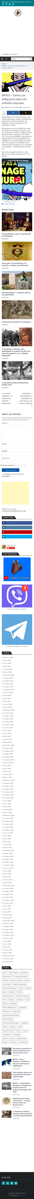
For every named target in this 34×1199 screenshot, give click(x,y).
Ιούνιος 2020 (7, 874)
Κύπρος (5, 1003)
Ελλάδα (19, 992)
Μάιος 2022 (7, 806)
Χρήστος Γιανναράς (8, 1038)
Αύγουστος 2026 (8, 657)
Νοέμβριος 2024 (8, 719)
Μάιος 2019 (7, 912)
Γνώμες (21, 988)
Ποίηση (5, 1027)
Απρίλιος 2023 (7, 774)
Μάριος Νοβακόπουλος (10, 1007)
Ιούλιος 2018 (7, 941)
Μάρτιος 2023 (7, 777)
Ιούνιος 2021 (7, 839)
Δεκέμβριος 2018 (8, 926)
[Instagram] (6, 4)
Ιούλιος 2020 (7, 871)
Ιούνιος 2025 (7, 698)
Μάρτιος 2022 (7, 812)
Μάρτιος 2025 (7, 707)
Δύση (4, 992)
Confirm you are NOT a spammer (13, 475)
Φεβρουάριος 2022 (8, 815)
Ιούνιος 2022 (7, 803)
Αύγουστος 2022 (8, 798)
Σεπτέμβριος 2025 (8, 689)
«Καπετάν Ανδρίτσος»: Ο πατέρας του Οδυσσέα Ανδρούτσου (7, 398)
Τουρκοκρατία (7, 1035)
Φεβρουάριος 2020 (8, 885)
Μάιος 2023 (7, 771)
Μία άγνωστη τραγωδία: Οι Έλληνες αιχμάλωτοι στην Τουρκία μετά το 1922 (22, 1051)
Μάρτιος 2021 (7, 847)
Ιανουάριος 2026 (8, 678)
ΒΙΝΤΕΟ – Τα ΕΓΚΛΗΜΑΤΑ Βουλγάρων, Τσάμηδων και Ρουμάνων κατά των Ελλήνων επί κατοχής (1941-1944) (22, 1088)
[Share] (13, 113)
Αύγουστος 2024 (8, 727)
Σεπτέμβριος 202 (8, 961)
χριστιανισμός (23, 1042)
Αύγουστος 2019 (8, 903)
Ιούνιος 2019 (7, 909)
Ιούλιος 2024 (7, 730)
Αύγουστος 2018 (8, 938)
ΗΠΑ (4, 1000)
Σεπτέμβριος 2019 (8, 900)
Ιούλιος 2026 (7, 660)
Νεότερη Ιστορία (8, 1019)
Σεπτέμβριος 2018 (8, 935)
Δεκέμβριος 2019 (8, 891)
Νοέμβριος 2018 (8, 929)
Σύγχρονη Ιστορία (8, 1031)
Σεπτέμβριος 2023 (8, 760)
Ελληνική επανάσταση (22, 996)
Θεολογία (11, 1000)
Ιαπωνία (6, 204)
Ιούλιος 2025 (7, 695)
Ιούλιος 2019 (7, 906)
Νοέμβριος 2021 (8, 824)
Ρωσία (20, 1027)
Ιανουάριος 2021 (8, 853)
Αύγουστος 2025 (8, 692)
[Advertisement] (17, 35)
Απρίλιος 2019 (7, 915)
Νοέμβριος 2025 (8, 684)
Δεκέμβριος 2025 (8, 681)
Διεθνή (28, 988)
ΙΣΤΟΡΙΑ (16, 107)
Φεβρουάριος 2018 (8, 956)
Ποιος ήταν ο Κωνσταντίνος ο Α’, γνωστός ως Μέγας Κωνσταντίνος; (15, 264)
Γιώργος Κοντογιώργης (9, 988)
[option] (21, 2)
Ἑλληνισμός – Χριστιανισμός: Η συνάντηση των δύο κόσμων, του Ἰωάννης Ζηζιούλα (25, 398)
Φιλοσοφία (17, 1035)
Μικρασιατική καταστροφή (11, 1015)
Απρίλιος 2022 (7, 809)
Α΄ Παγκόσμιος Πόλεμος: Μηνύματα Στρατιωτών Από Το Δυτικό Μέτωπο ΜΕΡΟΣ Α (22, 1114)
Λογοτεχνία (13, 1003)
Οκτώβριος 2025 (8, 687)
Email (4, 451)
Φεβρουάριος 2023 (8, 780)
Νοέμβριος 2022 (8, 789)
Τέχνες (18, 1031)
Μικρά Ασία (16, 1011)
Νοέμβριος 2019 (8, 894)
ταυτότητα (13, 1042)
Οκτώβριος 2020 (8, 862)
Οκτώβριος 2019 (8, 897)
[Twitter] (13, 4)
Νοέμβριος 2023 (8, 754)
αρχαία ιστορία (21, 1038)
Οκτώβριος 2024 (8, 722)
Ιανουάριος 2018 (8, 958)
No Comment (26, 107)
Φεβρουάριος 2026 (8, 675)
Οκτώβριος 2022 (8, 792)
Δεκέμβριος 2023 (8, 751)
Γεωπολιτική (6, 984)
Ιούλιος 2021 (7, 836)
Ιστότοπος (5, 458)
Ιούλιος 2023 (7, 765)
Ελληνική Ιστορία (8, 996)
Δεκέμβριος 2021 (8, 821)
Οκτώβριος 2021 (8, 827)
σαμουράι (12, 204)
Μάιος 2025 (7, 701)
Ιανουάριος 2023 (8, 783)
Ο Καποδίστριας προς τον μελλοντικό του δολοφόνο (16, 235)
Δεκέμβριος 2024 (8, 716)
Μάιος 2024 (7, 736)
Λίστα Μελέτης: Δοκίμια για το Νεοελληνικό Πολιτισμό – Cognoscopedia (22, 1075)
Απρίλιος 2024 (7, 739)
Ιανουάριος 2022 (8, 818)
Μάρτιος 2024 (7, 742)
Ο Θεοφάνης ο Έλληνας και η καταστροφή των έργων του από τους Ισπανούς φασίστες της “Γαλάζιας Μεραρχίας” (16, 352)
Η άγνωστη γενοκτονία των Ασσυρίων (16, 322)
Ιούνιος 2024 (7, 733)
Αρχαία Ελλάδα (13, 972)
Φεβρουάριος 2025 (8, 710)
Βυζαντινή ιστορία (16, 980)
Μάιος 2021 (6, 841)
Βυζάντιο (5, 980)
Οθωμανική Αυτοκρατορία (10, 1023)
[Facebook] (3, 4)
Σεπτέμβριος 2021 (8, 830)
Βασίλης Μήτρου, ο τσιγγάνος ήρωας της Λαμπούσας (16, 294)
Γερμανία (27, 980)
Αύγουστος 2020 (8, 868)
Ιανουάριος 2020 (8, 888)
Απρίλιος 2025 (7, 704)
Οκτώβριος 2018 (8, 932)
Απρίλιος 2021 (7, 844)
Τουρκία (25, 1031)
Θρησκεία (20, 1000)
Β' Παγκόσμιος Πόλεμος (21, 976)
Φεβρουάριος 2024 (8, 745)
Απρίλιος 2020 (7, 880)
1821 (4, 972)
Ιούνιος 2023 (7, 768)
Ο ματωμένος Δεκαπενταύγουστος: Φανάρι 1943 (15, 384)
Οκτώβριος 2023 (8, 757)
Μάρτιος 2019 (7, 918)
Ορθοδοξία (24, 1023)
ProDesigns (21, 1195)
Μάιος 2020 (7, 877)
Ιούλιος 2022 (7, 801)
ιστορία (5, 1042)
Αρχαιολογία (24, 972)
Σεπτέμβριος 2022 (8, 795)
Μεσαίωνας (6, 1011)
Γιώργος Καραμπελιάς (19, 984)
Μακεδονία (23, 1007)
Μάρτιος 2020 (7, 882)
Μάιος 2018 (6, 947)
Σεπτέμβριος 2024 (8, 725)
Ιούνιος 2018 (7, 944)
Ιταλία (27, 1000)
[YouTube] (10, 4)
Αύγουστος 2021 (8, 833)
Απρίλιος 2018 (7, 950)
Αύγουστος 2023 (8, 763)
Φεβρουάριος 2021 (8, 850)
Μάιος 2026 (7, 666)
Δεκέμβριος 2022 (8, 786)
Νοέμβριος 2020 (8, 859)
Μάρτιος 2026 (7, 672)
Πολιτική (12, 1027)
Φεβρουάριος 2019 (8, 920)
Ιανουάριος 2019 (8, 923)
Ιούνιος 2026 (7, 663)
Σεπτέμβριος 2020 (8, 865)
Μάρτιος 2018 (7, 953)
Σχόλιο (5, 423)
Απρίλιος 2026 (7, 669)
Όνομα (4, 444)
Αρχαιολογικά (7, 976)
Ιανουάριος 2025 (8, 713)
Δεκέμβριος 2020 (8, 856)
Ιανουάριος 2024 (8, 748)
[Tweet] (25, 113)
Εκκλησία (12, 992)
